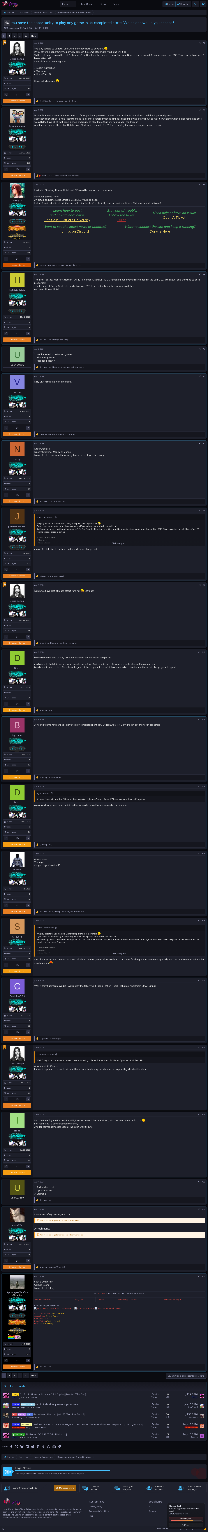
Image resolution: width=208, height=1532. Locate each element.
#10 (203, 652)
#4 (204, 274)
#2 (204, 110)
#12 (203, 786)
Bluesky (152, 1511)
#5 (204, 349)
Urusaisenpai (12, 28)
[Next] (28, 94)
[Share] (200, 43)
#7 (204, 443)
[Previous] (6, 94)
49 (29, 1254)
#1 (204, 43)
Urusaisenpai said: (45, 517)
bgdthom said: (43, 793)
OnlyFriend (17, 1407)
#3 (204, 185)
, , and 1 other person (61, 367)
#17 (203, 1114)
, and (54, 340)
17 (29, 765)
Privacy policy (95, 1506)
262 (28, 163)
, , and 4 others (60, 265)
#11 (203, 719)
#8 (204, 510)
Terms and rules (164, 1528)
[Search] (195, 4)
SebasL (194, 1437)
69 (29, 88)
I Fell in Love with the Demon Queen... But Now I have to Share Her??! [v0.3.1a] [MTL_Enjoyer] (87, 1424)
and (52, 501)
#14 (203, 921)
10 (26, 36)
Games (34, 1397)
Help (91, 1516)
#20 (203, 1276)
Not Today (186, 1525)
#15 (203, 980)
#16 (203, 1047)
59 (29, 959)
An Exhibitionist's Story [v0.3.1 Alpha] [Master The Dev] (53, 1394)
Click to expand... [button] (120, 543)
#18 (203, 1182)
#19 (203, 1209)
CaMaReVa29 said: (45, 1054)
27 (29, 1160)
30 (29, 327)
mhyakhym (192, 1489)
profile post (116, 1293)
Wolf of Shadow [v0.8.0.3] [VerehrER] (57, 1404)
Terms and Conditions (99, 1511)
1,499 (28, 252)
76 (29, 698)
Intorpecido (192, 1417)
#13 (203, 854)
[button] (74, 4)
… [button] (20, 36)
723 (28, 563)
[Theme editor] (203, 4)
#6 (204, 376)
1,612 (28, 1354)
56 (29, 899)
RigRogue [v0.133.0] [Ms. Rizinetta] (46, 1434)
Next (33, 36)
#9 (204, 585)
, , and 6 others (57, 101)
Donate (186, 1518)
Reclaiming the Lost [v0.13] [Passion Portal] (59, 1414)
